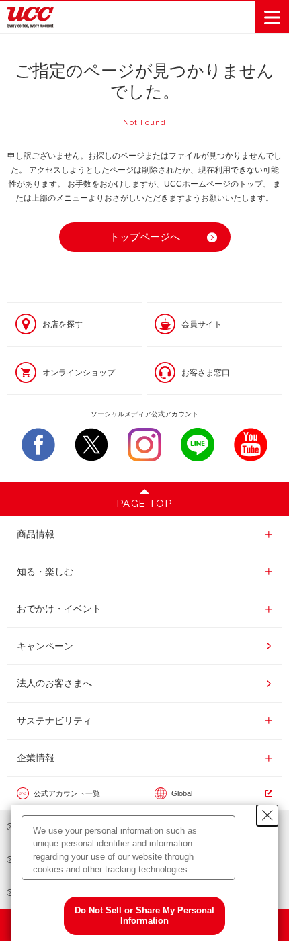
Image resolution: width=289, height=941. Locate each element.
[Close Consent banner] (267, 815)
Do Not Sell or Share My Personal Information (144, 915)
